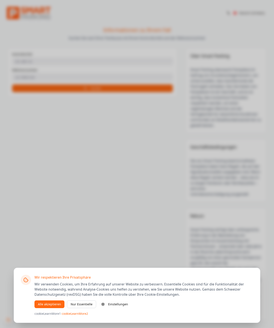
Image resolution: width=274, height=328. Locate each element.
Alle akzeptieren (49, 304)
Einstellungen (118, 304)
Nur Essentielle (81, 304)
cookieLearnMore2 (75, 314)
